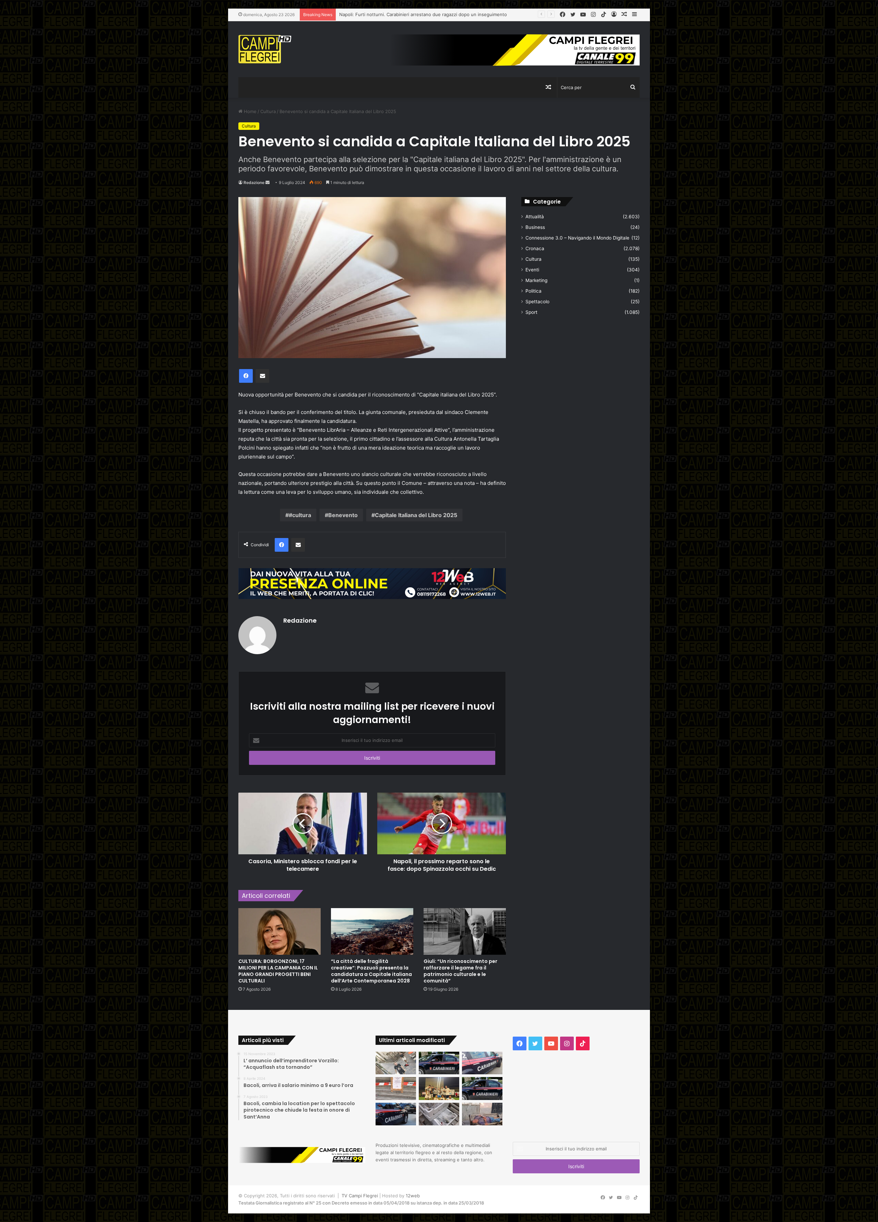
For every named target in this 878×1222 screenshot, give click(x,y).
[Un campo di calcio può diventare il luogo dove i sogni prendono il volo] (439, 1088)
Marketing (536, 280)
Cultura (268, 111)
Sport (531, 312)
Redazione (254, 182)
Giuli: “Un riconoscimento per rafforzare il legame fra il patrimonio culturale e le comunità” (460, 971)
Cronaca (534, 248)
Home (249, 111)
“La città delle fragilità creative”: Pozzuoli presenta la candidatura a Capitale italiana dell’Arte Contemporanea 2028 (371, 971)
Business (535, 227)
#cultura (300, 515)
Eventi (532, 269)
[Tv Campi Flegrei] (264, 49)
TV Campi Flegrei (360, 1195)
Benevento (343, 515)
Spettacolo (537, 301)
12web (413, 1195)
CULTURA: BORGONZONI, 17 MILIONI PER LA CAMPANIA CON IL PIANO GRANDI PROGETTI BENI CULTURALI (278, 971)
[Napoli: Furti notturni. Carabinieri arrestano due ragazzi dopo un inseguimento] (439, 1063)
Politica (533, 291)
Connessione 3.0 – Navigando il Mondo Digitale (577, 238)
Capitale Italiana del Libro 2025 (416, 515)
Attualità (534, 216)
